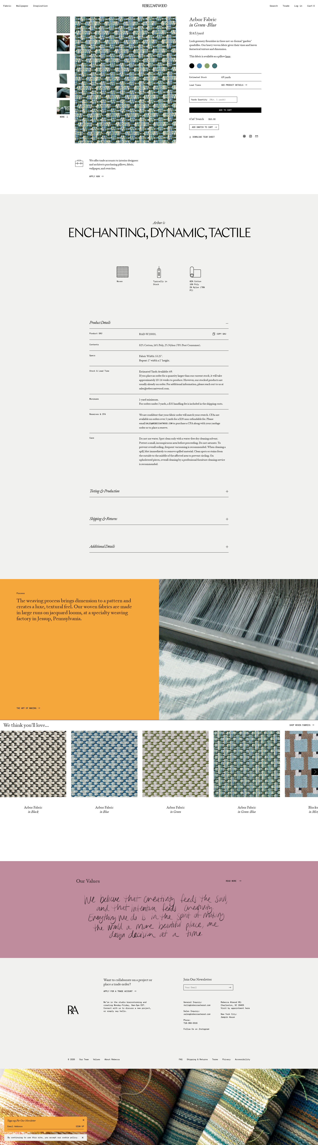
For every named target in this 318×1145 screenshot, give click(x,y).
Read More (232, 881)
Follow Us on (196, 1029)
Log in (298, 6)
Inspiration (40, 6)
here (227, 56)
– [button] (227, 323)
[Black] (191, 65)
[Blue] (199, 65)
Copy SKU (221, 333)
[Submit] (228, 987)
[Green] (207, 65)
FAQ (180, 1059)
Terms (215, 1059)
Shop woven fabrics (300, 725)
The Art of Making (26, 708)
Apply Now (94, 176)
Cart (311, 6)
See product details (232, 85)
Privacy (226, 1059)
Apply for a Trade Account (118, 991)
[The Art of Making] (238, 719)
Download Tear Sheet (202, 137)
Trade (286, 6)
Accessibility (242, 1059)
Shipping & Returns (197, 1059)
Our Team (84, 1059)
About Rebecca (112, 1059)
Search (274, 6)
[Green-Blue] (214, 65)
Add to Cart (225, 110)
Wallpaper (22, 6)
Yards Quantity (199, 99)
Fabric (7, 6)
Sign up (80, 1126)
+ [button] (227, 491)
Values (96, 1059)
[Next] (314, 771)
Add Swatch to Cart (202, 127)
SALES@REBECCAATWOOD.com (159, 423)
